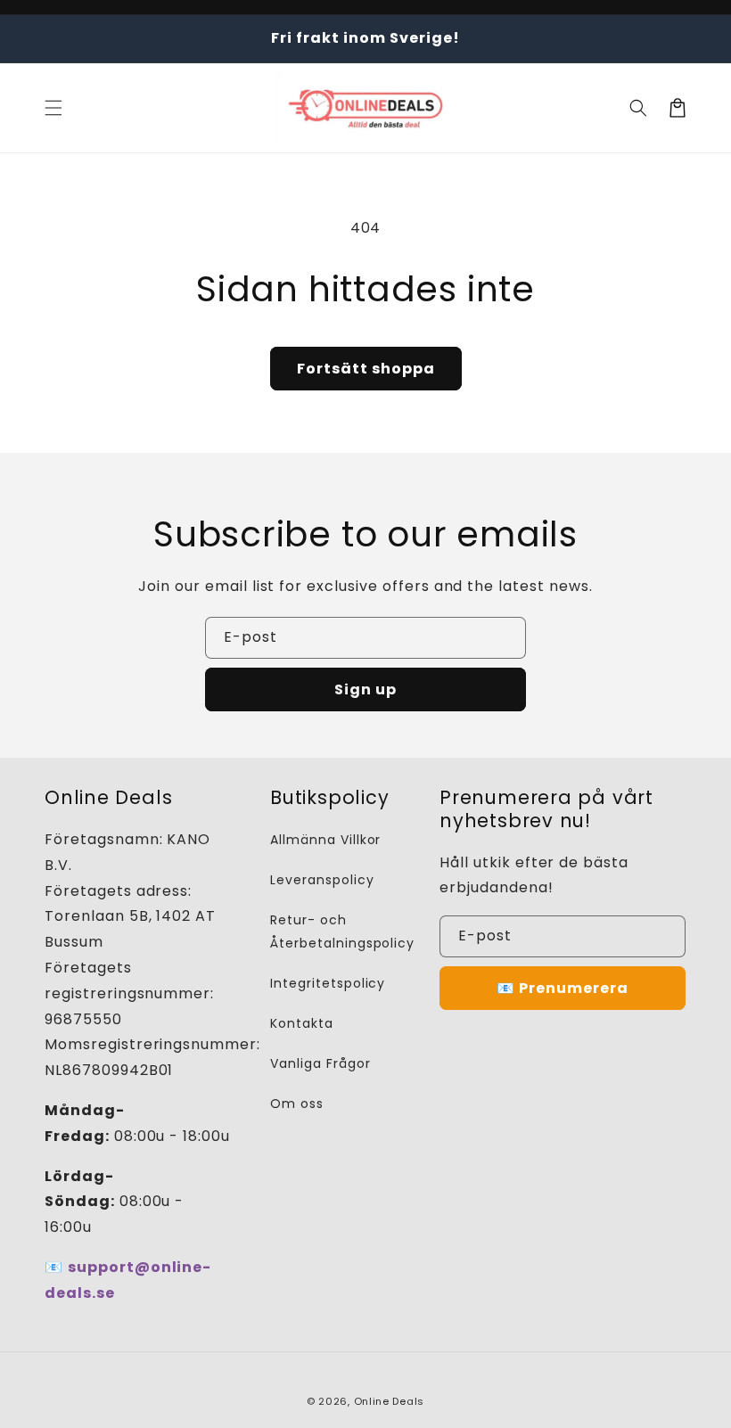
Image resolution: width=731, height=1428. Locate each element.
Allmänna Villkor (325, 840)
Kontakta (301, 1023)
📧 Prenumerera (562, 988)
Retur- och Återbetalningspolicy (342, 931)
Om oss (297, 1103)
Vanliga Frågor (320, 1063)
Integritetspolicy (327, 983)
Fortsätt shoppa (366, 368)
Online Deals (389, 1401)
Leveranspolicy (322, 880)
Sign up (365, 689)
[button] (53, 107)
